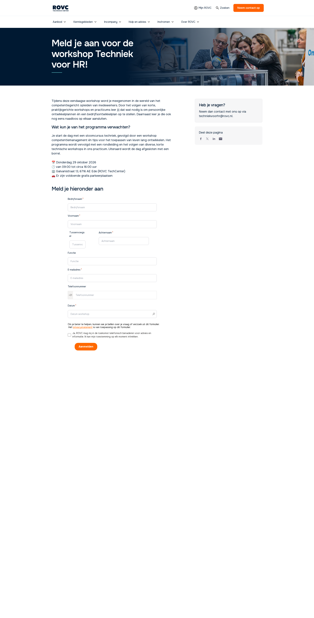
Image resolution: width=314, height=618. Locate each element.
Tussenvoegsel (77, 234)
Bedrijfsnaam (75, 198)
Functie (72, 252)
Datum (71, 305)
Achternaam (105, 232)
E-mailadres (74, 269)
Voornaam (73, 215)
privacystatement (82, 327)
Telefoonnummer (77, 286)
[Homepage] (61, 8)
